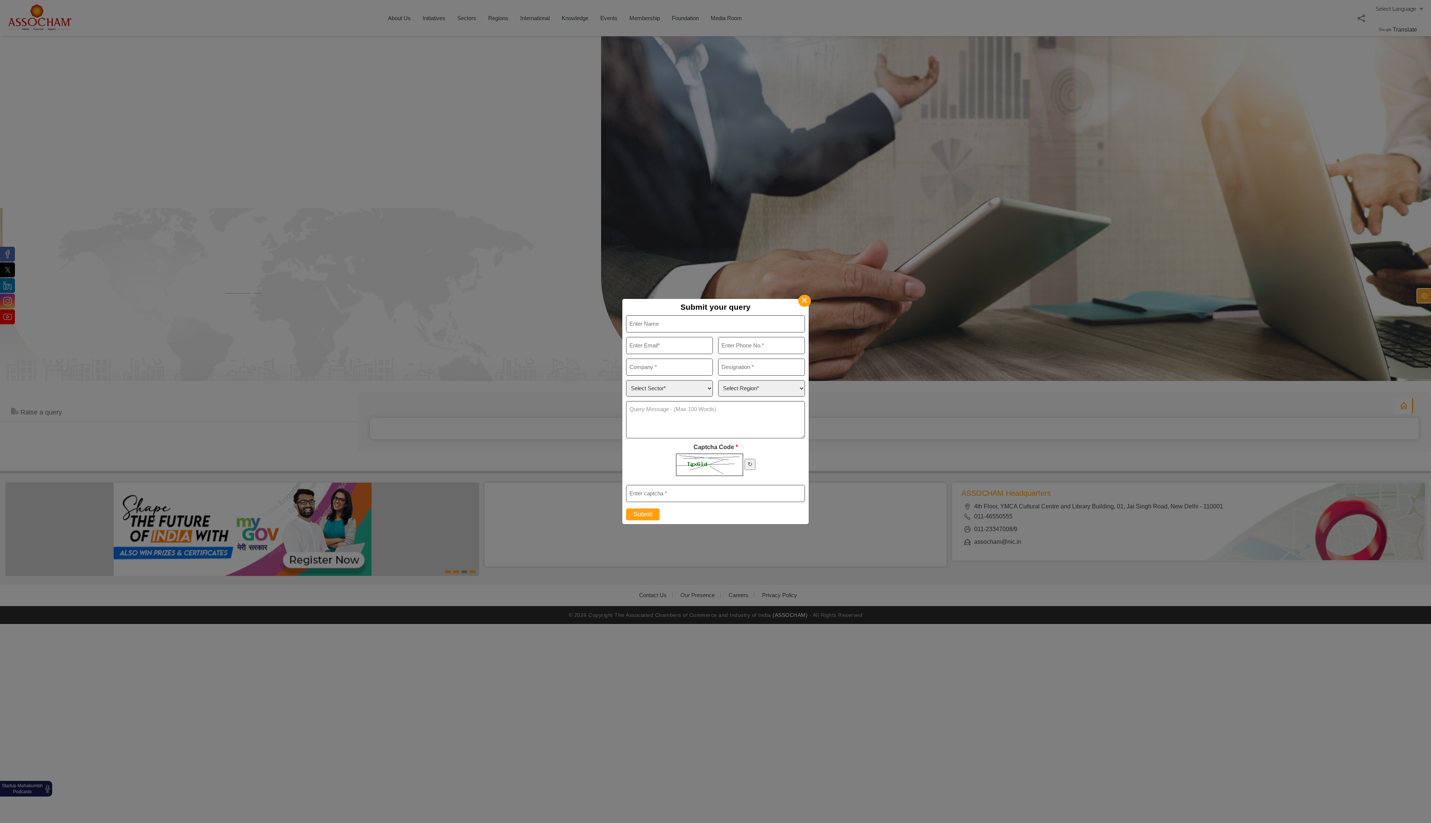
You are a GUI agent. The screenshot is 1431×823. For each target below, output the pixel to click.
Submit (643, 514)
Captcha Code (716, 447)
